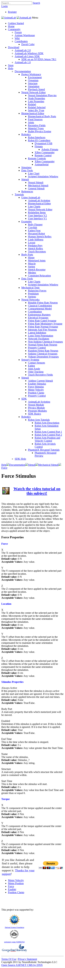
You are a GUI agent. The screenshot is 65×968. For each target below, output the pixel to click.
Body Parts (27, 254)
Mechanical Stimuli (38, 185)
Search (36, 3)
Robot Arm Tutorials (39, 419)
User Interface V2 (37, 215)
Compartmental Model (40, 308)
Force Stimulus (36, 386)
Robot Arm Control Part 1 (48, 431)
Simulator (26, 167)
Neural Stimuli (35, 182)
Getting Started (16, 23)
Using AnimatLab (30, 197)
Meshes (32, 272)
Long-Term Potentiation (40, 335)
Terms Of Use (8, 959)
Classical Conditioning (40, 305)
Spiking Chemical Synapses (42, 353)
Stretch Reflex (35, 248)
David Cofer (27, 44)
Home (11, 26)
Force (11, 886)
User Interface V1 (37, 218)
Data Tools (27, 170)
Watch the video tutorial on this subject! (37, 491)
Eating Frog (34, 230)
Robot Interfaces (36, 137)
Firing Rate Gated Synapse (42, 320)
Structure (33, 83)
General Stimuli (36, 188)
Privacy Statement (27, 959)
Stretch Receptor (37, 269)
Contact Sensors (36, 362)
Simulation (33, 86)
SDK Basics (34, 413)
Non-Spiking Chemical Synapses (45, 341)
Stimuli (25, 179)
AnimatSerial (41, 164)
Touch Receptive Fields (40, 374)
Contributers (21, 41)
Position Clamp (36, 392)
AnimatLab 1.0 (23, 62)
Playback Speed (36, 89)
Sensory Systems (30, 359)
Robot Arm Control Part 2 (48, 434)
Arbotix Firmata (49, 149)
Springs (32, 296)
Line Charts (34, 206)
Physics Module (36, 407)
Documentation (23, 71)
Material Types (36, 128)
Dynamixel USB (43, 143)
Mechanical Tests (30, 287)
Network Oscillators (38, 338)
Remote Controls (37, 158)
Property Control (37, 347)
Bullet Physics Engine (39, 131)
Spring (31, 266)
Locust (31, 242)
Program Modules (37, 410)
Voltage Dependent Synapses (43, 356)
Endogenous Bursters (39, 314)
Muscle (32, 263)
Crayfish (32, 227)
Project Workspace (31, 74)
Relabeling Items (37, 212)
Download (13, 47)
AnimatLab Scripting (39, 200)
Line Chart (33, 173)
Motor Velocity (36, 389)
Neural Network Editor (33, 92)
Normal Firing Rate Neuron (42, 344)
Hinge (31, 257)
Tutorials (19, 194)
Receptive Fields (37, 125)
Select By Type (36, 110)
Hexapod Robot (36, 233)
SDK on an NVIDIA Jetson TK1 (38, 59)
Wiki (17, 38)
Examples (26, 221)
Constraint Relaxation (39, 275)
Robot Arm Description (47, 422)
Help (10, 68)
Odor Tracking (36, 371)
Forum (18, 32)
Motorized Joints (37, 260)
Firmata (39, 146)
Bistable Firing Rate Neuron (43, 302)
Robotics (26, 134)
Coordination (35, 311)
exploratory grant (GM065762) (14, 942)
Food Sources (35, 119)
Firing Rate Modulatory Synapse (45, 323)
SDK (24, 398)
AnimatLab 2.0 (23, 50)
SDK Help (20, 458)
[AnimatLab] (8, 17)
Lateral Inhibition (37, 332)
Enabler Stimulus (37, 383)
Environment (35, 77)
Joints (31, 122)
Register (12, 12)
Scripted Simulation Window (43, 176)
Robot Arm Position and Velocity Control (47, 439)
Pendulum (33, 293)
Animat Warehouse (25, 35)
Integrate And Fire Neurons (42, 329)
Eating (31, 365)
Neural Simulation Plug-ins (42, 95)
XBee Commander (44, 152)
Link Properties (36, 101)
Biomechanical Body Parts (42, 116)
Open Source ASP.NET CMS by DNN (22, 965)
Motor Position (16, 883)
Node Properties (36, 98)
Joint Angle (34, 368)
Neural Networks (30, 299)
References (27, 191)
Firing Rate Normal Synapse (43, 326)
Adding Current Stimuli (40, 380)
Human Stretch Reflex (40, 236)
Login (4, 6)
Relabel (32, 104)
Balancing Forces (37, 290)
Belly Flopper (35, 224)
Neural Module (36, 404)
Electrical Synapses (38, 317)
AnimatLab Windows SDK (29, 53)
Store (11, 65)
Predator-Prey (35, 245)
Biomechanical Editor (32, 113)
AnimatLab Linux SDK (27, 56)
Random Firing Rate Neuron (43, 350)
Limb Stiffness (35, 239)
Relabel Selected (37, 107)
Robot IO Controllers (39, 140)
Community (14, 29)
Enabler (12, 889)
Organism (33, 80)
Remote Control (43, 155)
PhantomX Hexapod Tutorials (44, 449)
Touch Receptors (37, 251)
